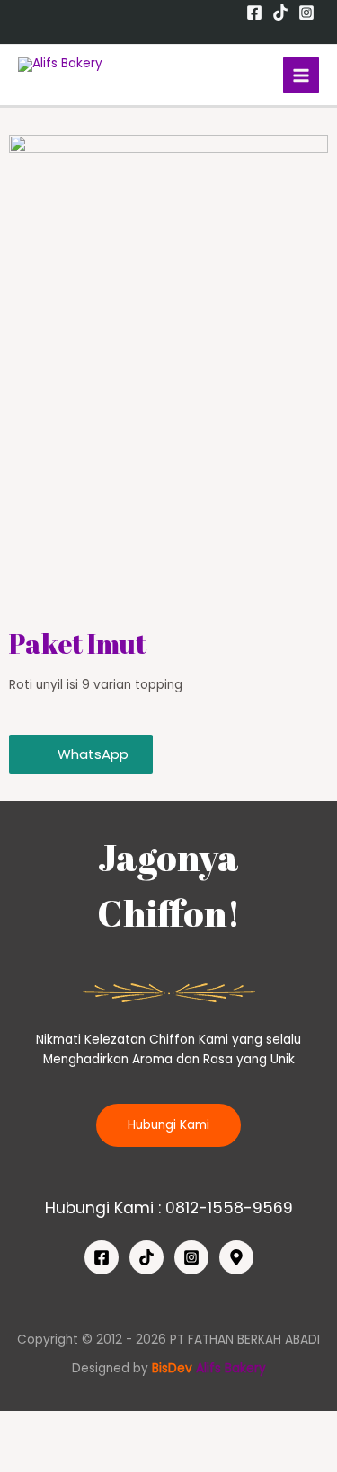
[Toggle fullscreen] (164, 1426)
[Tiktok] (280, 12)
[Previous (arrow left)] (31, 1456)
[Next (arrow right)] (98, 1456)
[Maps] (236, 1257)
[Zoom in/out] (231, 1426)
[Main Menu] (301, 75)
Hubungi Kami (168, 1124)
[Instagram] (306, 12)
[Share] (98, 1426)
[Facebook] (254, 12)
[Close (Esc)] (31, 1426)
